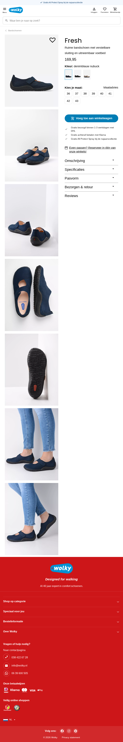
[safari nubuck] (87, 74)
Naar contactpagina (14, 650)
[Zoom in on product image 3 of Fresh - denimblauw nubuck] (31, 220)
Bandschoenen (15, 30)
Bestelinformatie (13, 621)
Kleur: (82, 66)
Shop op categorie (14, 601)
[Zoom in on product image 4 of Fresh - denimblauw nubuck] (31, 295)
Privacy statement (71, 737)
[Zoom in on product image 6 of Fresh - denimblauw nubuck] (31, 444)
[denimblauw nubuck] (68, 74)
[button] (52, 39)
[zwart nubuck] (77, 74)
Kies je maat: (73, 87)
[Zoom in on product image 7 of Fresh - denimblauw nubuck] (31, 519)
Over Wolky (10, 631)
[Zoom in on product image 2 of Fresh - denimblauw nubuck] (31, 145)
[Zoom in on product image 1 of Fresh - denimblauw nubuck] (31, 71)
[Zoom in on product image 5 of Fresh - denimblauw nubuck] (31, 370)
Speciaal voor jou (13, 611)
